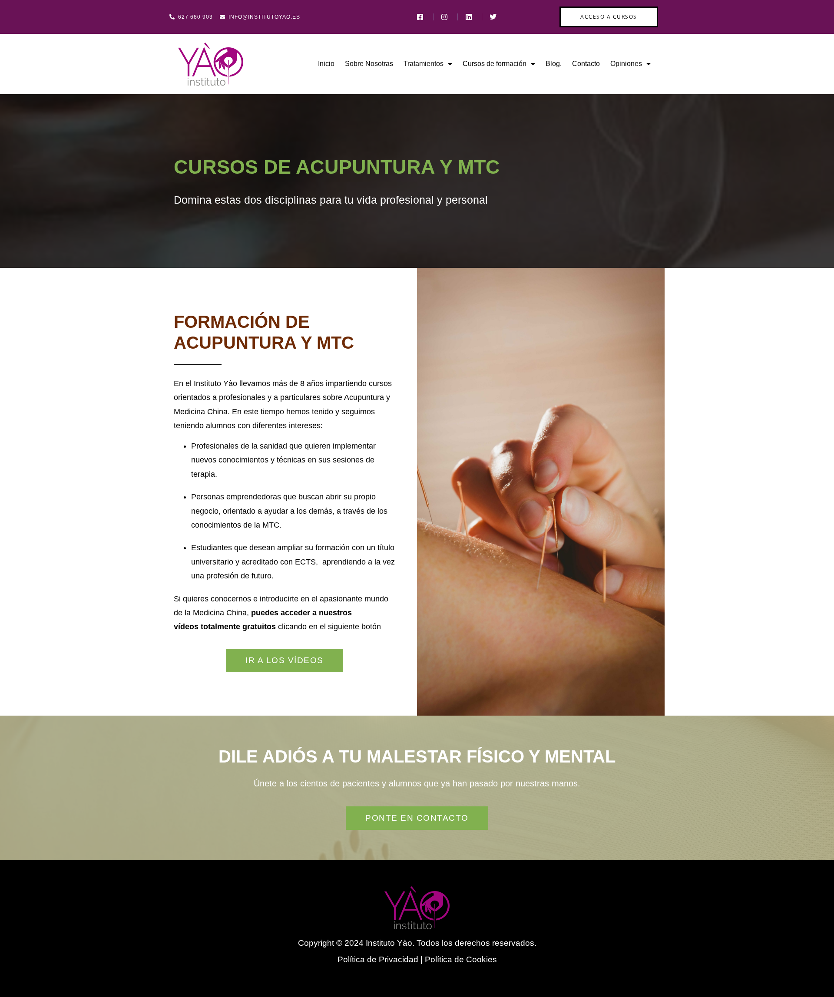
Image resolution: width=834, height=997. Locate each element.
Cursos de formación (494, 63)
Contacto (586, 63)
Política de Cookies (461, 959)
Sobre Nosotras (369, 63)
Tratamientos (423, 63)
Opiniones (626, 63)
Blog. (554, 63)
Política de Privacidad (378, 959)
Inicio (326, 63)
